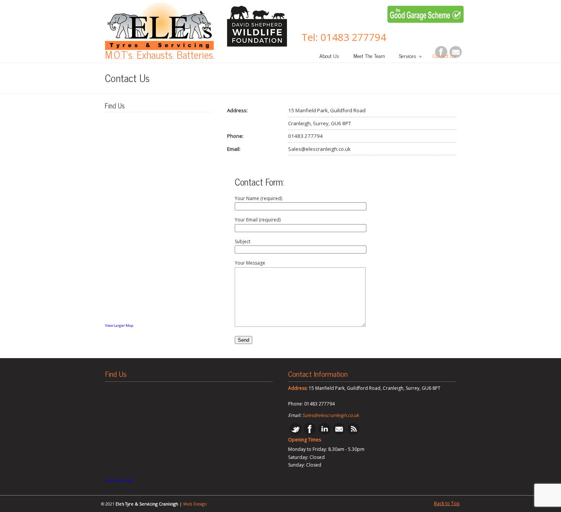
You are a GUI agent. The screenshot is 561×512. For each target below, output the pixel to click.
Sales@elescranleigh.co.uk (330, 415)
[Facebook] (310, 433)
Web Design (195, 504)
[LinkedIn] (324, 433)
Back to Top (447, 503)
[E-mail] (339, 433)
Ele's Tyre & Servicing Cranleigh (159, 26)
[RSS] (353, 433)
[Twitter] (295, 433)
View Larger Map (119, 325)
